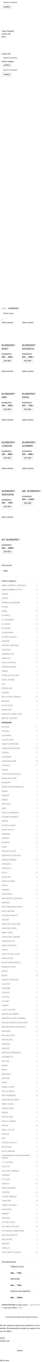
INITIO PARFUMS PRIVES (12, 907)
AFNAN (5, 598)
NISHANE (6, 1078)
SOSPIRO (6, 1175)
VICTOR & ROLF (8, 1222)
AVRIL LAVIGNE (8, 680)
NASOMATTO (7, 1057)
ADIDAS (5, 594)
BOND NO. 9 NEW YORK (12, 714)
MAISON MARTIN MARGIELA (13, 1027)
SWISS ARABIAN (9, 1188)
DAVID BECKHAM (9, 778)
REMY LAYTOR (8, 1130)
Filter (5, 571)
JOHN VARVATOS (9, 945)
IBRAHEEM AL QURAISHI (12, 898)
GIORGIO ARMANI (9, 860)
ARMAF (5, 671)
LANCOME (6, 988)
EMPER (5, 821)
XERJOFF (6, 1244)
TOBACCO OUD (17, 1267)
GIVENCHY (6, 868)
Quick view (4, 366)
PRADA (5, 1113)
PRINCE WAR (7, 1117)
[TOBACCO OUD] (5, 1270)
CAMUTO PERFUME (10, 744)
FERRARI (6, 843)
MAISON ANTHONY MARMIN (13, 1018)
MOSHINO (6, 1044)
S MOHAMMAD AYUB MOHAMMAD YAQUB (16, 1157)
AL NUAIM (6, 624)
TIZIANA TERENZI (9, 1197)
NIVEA (4, 1083)
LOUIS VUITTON (8, 1010)
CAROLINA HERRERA (11, 748)
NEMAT (5, 1065)
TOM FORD (6, 1201)
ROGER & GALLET (9, 1143)
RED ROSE (15, 1279)
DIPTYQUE (6, 804)
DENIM (4, 791)
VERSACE (6, 1218)
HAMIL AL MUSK (8, 881)
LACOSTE (6, 984)
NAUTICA (6, 1061)
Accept (4, 1334)
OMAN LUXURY (8, 1087)
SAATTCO (6, 1167)
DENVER (5, 795)
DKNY (4, 808)
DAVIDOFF (6, 783)
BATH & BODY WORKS (11, 697)
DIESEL (5, 800)
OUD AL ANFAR (8, 1091)
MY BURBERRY (11, 539)
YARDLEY (6, 1248)
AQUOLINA (6, 650)
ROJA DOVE (7, 1147)
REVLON (5, 1134)
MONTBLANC (7, 1040)
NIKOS (4, 1070)
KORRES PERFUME (10, 980)
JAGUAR (5, 920)
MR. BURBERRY (31, 491)
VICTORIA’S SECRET (10, 1227)
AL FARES (6, 615)
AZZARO (5, 693)
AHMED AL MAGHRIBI (11, 603)
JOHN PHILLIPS (8, 941)
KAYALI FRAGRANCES (11, 963)
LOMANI (5, 1005)
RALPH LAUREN (9, 1121)
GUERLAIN (6, 877)
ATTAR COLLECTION (10, 675)
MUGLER (5, 1048)
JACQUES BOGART (10, 915)
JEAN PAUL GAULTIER (11, 924)
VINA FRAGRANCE (10, 1235)
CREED (5, 770)
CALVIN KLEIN (8, 740)
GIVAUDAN (6, 864)
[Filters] (3, 1321)
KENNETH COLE (9, 967)
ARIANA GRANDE (9, 667)
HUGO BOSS (7, 894)
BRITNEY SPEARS (9, 718)
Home (4, 308)
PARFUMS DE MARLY (11, 1100)
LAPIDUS (5, 993)
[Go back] (4, 80)
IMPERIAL (6, 903)
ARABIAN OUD (8, 654)
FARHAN (5, 838)
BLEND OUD (7, 710)
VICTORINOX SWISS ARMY (13, 1231)
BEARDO (5, 701)
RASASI (5, 1125)
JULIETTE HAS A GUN (11, 954)
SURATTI (5, 1184)
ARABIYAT (6, 658)
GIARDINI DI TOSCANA (11, 855)
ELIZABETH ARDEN (10, 817)
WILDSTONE (7, 1239)
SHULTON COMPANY (11, 1171)
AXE (3, 684)
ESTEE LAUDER (8, 825)
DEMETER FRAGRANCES (12, 787)
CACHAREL (7, 735)
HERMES (5, 890)
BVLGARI (5, 727)
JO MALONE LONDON (11, 937)
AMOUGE (5, 641)
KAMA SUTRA (7, 958)
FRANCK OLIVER (9, 851)
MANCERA (6, 1031)
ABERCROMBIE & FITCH (12, 590)
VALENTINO (7, 1209)
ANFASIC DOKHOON (10, 645)
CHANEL (5, 753)
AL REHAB (6, 628)
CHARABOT (7, 757)
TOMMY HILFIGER (9, 1205)
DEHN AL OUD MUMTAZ (20, 1291)
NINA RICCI (6, 1074)
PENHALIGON (7, 1108)
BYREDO (5, 731)
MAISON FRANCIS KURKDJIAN (15, 1023)
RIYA (4, 1138)
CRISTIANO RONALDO (11, 774)
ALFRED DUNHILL (9, 637)
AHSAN (5, 607)
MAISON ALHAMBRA (10, 1014)
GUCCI (4, 873)
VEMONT (5, 1214)
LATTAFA (5, 997)
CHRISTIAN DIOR (9, 761)
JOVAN (4, 950)
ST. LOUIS (6, 1179)
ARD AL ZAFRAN (9, 663)
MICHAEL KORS (8, 1035)
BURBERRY (7, 723)
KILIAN (4, 975)
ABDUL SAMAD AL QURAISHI (14, 585)
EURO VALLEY (8, 830)
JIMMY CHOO (7, 933)
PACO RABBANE (9, 1095)
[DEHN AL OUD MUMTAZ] (5, 1294)
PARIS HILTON (8, 1104)
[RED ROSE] (5, 1282)
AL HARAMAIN (8, 620)
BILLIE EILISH (7, 705)
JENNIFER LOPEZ (9, 928)
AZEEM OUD (7, 688)
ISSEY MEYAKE (8, 911)
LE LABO (5, 1001)
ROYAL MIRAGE (8, 1151)
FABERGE (6, 834)
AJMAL (4, 611)
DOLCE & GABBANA (10, 813)
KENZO (5, 971)
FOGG (4, 847)
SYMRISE (6, 1192)
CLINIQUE (6, 765)
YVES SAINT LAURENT (11, 1252)
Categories (8, 90)
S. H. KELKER (7, 1162)
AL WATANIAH (7, 632)
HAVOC (5, 885)
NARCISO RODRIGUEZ (11, 1053)
